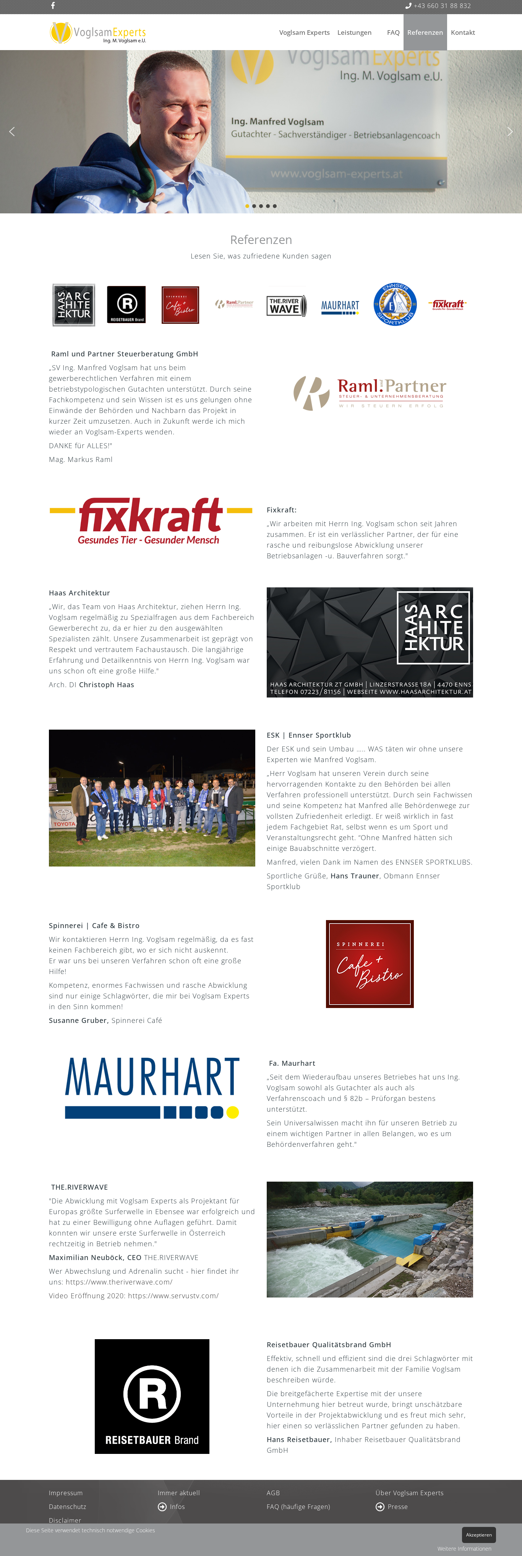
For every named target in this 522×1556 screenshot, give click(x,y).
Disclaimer (65, 1520)
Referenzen (425, 32)
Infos (177, 1506)
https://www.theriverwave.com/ (119, 1281)
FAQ (393, 32)
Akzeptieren (479, 1535)
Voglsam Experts (304, 32)
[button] (12, 131)
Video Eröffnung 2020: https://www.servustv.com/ (134, 1295)
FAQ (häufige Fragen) (298, 1506)
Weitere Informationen (464, 1548)
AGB (273, 1493)
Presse (398, 1506)
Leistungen (354, 32)
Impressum (66, 1493)
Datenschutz (67, 1506)
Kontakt (463, 32)
